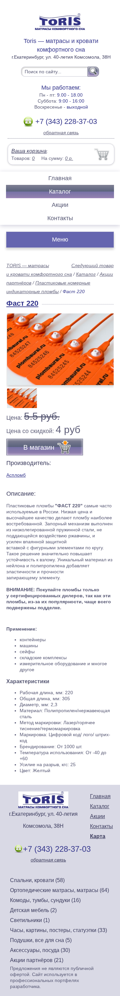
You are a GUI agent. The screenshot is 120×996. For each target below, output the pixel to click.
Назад (17, 345)
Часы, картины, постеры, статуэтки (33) (58, 930)
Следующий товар (92, 265)
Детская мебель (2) (33, 910)
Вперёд (103, 345)
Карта (97, 836)
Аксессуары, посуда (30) (40, 950)
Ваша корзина (29, 151)
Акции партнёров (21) (36, 960)
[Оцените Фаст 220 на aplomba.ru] (60, 349)
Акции (60, 205)
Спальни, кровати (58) (37, 880)
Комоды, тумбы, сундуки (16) (45, 900)
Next (106, 394)
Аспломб (16, 475)
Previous (18, 394)
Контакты (60, 218)
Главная (60, 178)
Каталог (60, 191)
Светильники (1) (30, 920)
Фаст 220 (22, 303)
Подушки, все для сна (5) (41, 940)
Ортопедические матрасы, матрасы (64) (59, 890)
